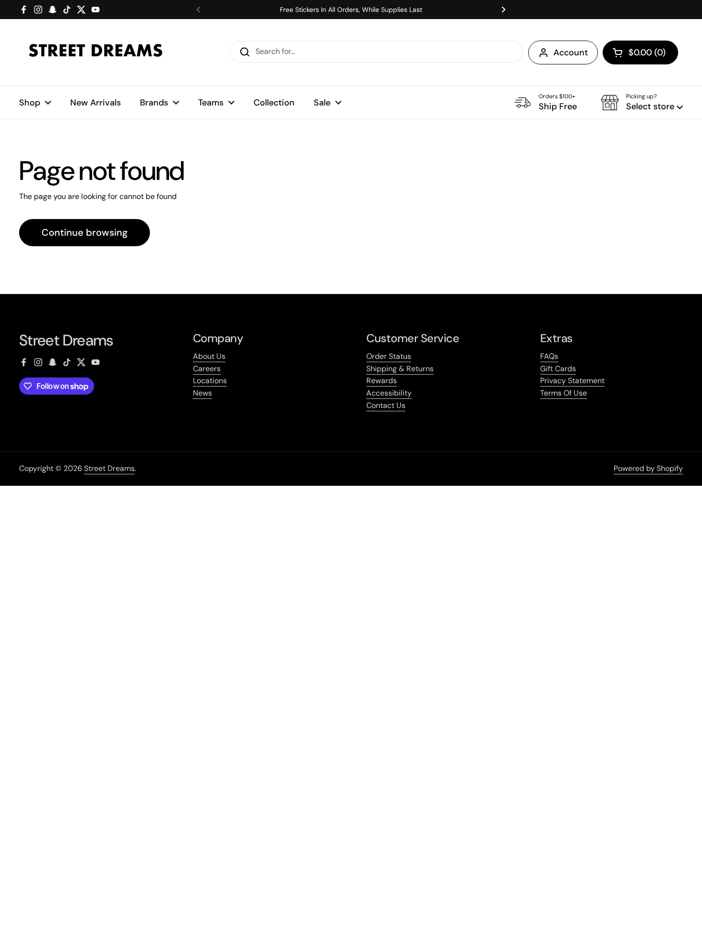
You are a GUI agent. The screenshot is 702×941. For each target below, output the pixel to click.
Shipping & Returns (400, 369)
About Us (209, 356)
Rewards (381, 381)
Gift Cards (558, 369)
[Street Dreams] (95, 52)
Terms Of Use (563, 393)
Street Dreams (109, 468)
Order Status (388, 356)
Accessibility (389, 393)
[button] (640, 52)
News (202, 393)
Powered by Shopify (648, 468)
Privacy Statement (572, 381)
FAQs (549, 356)
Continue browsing (85, 232)
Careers (207, 369)
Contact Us (385, 405)
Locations (210, 381)
